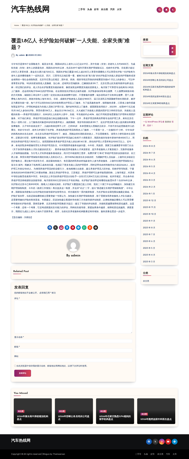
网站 (16, 356)
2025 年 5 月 (149, 248)
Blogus (46, 454)
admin (22, 55)
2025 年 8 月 (149, 227)
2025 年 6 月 (149, 241)
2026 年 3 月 (149, 180)
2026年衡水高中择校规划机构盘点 (159, 73)
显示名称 (19, 337)
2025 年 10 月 (149, 214)
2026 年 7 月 (149, 153)
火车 (119, 9)
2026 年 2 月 (149, 187)
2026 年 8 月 (149, 146)
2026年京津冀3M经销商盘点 (156, 103)
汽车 (112, 9)
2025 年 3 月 (149, 261)
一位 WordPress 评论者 (153, 122)
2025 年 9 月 (149, 221)
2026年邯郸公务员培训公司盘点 (158, 80)
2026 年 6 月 (149, 159)
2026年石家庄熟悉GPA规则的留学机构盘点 (159, 88)
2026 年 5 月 (149, 166)
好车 (96, 9)
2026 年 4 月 (149, 173)
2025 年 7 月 (149, 234)
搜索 (145, 40)
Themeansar (59, 454)
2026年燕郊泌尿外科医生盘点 (157, 96)
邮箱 (17, 347)
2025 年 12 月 (149, 200)
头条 (89, 9)
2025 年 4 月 (149, 255)
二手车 (81, 9)
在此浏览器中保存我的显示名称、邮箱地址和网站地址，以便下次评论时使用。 (52, 366)
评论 (17, 298)
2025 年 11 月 (149, 207)
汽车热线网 (30, 10)
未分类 (104, 9)
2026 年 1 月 (149, 193)
